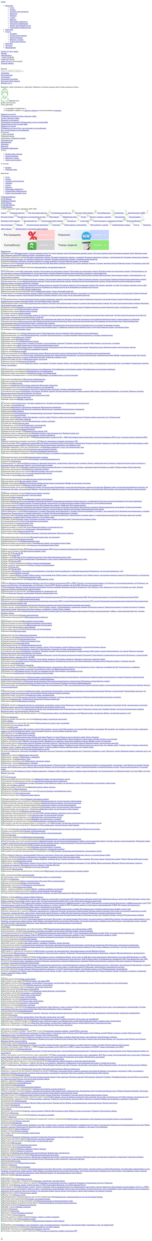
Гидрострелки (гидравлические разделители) (109, 655)
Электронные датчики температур (42, 435)
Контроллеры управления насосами (99, 355)
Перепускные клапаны (28, 311)
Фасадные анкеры (97, 859)
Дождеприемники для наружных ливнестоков (97, 783)
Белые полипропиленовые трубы (66, 549)
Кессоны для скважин (122, 363)
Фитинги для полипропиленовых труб (123, 583)
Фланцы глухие (97, 587)
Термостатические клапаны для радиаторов (94, 279)
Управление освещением (19, 963)
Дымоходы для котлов (27, 659)
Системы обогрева (24, 969)
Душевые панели (67, 771)
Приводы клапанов (136, 391)
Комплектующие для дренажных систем (64, 783)
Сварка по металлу (24, 1157)
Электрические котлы (27, 639)
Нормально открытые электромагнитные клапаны (104, 299)
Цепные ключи (41, 1035)
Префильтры (67, 1023)
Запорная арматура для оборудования (45, 1227)
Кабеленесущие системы (30, 899)
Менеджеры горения (98, 391)
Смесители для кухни (46, 751)
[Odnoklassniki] (6, 203)
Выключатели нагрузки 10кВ (119, 957)
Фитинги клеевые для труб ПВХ (68, 585)
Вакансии (13, 14)
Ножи (9, 1109)
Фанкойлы (15, 501)
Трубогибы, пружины (27, 1043)
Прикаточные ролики (27, 1163)
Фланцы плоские (22, 587)
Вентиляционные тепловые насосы (92, 661)
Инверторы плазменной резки (43, 1157)
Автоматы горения (48, 391)
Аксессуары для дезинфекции (87, 1019)
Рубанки (35, 1149)
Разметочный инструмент (32, 1069)
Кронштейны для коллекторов (66, 487)
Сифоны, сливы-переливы (120, 611)
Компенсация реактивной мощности (20, 967)
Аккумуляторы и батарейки (34, 931)
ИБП (8, 927)
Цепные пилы (116, 1125)
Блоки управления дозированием (127, 1013)
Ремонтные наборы (24, 887)
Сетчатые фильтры (68, 467)
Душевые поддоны (72, 745)
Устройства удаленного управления (132, 971)
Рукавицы (107, 1077)
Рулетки (42, 1095)
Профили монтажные (76, 863)
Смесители (15, 751)
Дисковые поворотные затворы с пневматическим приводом (74, 259)
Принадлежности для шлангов (137, 575)
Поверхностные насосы (30, 341)
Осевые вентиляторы (133, 507)
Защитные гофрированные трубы (41, 579)
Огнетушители (19, 1215)
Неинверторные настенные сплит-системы (66, 829)
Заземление (71, 953)
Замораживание (21, 1101)
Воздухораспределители (30, 505)
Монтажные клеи (78, 893)
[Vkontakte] (6, 199)
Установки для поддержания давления (49, 343)
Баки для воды (19, 785)
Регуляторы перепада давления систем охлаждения (61, 813)
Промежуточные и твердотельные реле (47, 433)
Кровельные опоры (24, 861)
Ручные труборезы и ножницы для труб (34, 1037)
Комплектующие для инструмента (14, 1041)
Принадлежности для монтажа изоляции (49, 821)
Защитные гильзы (109, 443)
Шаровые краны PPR (13, 255)
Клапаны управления (116, 463)
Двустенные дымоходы (65, 659)
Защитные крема (10, 1079)
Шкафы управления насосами (125, 355)
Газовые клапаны (83, 391)
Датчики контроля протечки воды (127, 315)
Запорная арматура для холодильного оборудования (61, 801)
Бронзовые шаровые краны (124, 253)
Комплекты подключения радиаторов (90, 691)
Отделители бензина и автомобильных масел (54, 791)
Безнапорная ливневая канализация (76, 605)
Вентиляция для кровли (30, 533)
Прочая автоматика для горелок (29, 393)
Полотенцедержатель (84, 765)
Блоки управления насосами (100, 1023)
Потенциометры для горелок (117, 391)
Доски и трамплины (64, 1009)
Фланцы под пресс (129, 587)
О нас (12, 8)
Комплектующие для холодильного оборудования (59, 809)
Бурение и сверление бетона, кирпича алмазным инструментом (75, 1071)
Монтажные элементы (28, 863)
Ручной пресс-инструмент (74, 1057)
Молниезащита (20, 953)
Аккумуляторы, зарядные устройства (45, 1099)
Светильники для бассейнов (53, 983)
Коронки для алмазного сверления (113, 1071)
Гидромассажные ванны (23, 737)
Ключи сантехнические (29, 1033)
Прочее (102, 951)
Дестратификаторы (8, 509)
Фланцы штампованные (19, 589)
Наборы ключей (100, 1033)
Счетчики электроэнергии (130, 947)
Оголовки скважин (56, 363)
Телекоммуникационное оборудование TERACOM (20, 935)
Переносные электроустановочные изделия (104, 913)
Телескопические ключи (25, 1035)
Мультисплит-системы (91, 829)
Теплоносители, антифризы (129, 667)
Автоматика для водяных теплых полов (50, 705)
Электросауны (19, 673)
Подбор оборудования (18, 36)
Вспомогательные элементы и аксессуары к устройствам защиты (59, 967)
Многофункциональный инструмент (45, 1155)
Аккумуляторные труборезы (61, 1037)
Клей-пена (39, 893)
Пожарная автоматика (27, 1205)
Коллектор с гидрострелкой (137, 655)
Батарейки (49, 931)
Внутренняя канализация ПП (52, 597)
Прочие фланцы (34, 589)
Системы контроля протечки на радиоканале (65, 315)
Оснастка (13, 1065)
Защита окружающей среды (20, 26)
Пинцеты (13, 1165)
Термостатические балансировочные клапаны (128, 279)
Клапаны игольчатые (50, 443)
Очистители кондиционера (85, 843)
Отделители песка (23, 793)
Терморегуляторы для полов (113, 709)
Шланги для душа (7, 773)
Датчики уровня (21, 417)
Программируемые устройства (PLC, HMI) (51, 437)
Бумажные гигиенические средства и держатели (58, 1183)
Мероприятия (10, 48)
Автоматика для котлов (29, 389)
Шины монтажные (104, 863)
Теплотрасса (16, 571)
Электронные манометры (31, 407)
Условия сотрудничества (19, 12)
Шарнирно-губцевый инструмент (41, 1039)
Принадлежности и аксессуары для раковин (52, 723)
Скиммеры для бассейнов (32, 993)
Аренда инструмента (18, 42)
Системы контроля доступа (74, 937)
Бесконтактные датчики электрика (42, 421)
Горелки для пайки (38, 1045)
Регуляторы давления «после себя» (133, 285)
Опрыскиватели (22, 1127)
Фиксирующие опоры (71, 857)
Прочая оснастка (134, 1065)
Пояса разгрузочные (44, 1103)
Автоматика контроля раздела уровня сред (51, 781)
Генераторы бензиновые (48, 1137)
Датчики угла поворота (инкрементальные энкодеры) (63, 453)
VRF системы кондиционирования (42, 845)
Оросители (15, 1211)
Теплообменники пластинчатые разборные (99, 369)
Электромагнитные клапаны (35, 299)
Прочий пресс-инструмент (95, 1057)
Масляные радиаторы (27, 701)
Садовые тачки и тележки (55, 1125)
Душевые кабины (57, 745)
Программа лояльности (18, 22)
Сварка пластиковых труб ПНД (112, 1047)
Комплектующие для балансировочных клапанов (19, 283)
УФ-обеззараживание (32, 1019)
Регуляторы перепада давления (47, 285)
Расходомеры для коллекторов (91, 489)
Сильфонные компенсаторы (68, 327)
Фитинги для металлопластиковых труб (92, 583)
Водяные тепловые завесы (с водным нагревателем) (49, 515)
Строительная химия (26, 893)
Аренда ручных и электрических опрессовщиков (45, 1189)
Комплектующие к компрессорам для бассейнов (102, 1021)
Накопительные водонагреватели (40, 677)
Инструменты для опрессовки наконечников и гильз (130, 919)
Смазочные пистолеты (28, 1145)
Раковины (14, 717)
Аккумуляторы (59, 931)
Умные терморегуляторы (109, 971)
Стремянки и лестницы (86, 1127)
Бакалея (77, 1185)
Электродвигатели (24, 397)
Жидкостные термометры (31, 409)
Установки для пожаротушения (38, 1199)
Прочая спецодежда (109, 1103)
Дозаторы (44, 1013)
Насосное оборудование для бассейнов (47, 1023)
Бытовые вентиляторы (72, 509)
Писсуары (14, 727)
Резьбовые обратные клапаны (94, 307)
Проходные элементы (65, 533)
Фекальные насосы (56, 347)
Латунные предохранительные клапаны (63, 303)
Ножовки (135, 1091)
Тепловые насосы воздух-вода (66, 661)
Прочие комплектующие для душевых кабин (77, 747)
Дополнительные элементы (55, 953)
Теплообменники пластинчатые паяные (67, 369)
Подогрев (13, 1015)
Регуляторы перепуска (68, 285)
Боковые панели (38, 747)
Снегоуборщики (101, 1127)
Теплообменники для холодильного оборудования (60, 825)
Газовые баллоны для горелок (57, 1045)
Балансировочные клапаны (33, 281)
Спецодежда (17, 1103)
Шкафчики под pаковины (54, 741)
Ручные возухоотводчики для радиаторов (26, 693)
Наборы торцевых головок (117, 1033)
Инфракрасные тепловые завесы (13, 517)
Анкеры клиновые (83, 859)
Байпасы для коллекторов (41, 489)
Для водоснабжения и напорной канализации (71, 571)
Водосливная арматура (53, 611)
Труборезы (15, 1037)
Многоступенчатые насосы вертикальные (94, 353)
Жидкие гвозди (91, 893)
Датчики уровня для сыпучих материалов (67, 417)
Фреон (103, 841)
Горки (50, 1007)
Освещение (15, 1105)
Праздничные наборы (108, 1111)
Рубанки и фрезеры (24, 1149)
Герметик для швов (50, 893)
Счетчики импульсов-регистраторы (43, 449)
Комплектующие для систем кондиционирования (59, 841)
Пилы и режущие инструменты (39, 1091)
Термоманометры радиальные (64, 413)
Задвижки (14, 261)
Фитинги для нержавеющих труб (23, 585)
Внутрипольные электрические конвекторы (122, 945)
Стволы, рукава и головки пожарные (45, 1217)
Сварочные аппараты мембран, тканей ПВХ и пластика (66, 1031)
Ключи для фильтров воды (98, 463)
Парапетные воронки (113, 607)
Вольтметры (59, 947)
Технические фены (24, 1147)
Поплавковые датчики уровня (39, 417)
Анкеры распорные (68, 859)
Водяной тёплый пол (27, 705)
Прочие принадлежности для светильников (111, 983)
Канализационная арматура (34, 611)
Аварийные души (23, 1225)
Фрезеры (42, 1149)
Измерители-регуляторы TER (36, 431)
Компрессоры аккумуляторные (35, 1153)
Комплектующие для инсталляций (31, 731)
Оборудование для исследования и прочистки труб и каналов (73, 1097)
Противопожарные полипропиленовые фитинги (58, 1203)
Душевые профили (52, 747)
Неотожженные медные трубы (59, 557)
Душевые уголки (7, 747)
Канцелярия (51, 1185)
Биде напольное (16, 735)
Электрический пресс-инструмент (51, 1057)
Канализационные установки (36, 335)
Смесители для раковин (29, 751)
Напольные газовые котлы (36, 637)
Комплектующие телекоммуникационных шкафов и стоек (62, 935)
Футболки (26, 1103)
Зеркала (85, 741)
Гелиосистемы (19, 663)
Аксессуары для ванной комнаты (40, 765)
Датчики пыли (114, 417)
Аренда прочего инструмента (66, 1191)
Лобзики (120, 1091)
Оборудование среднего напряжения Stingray (54, 957)
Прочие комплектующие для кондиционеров (57, 843)
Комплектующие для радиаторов (40, 691)
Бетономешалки (71, 1125)
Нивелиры (56, 1095)
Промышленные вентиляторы (92, 509)
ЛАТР (9, 975)
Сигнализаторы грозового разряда (14, 955)
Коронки (51, 1065)
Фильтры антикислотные (31, 811)
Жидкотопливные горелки (26, 647)
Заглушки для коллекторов (21, 489)
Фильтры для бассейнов (30, 989)
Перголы (50, 1025)
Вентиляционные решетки (50, 505)
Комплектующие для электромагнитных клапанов (40, 301)
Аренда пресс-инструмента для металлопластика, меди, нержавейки (91, 1189)
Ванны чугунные (53, 737)
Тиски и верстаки (23, 1121)
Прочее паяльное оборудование (117, 1045)
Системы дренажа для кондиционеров (120, 841)
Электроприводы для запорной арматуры (50, 267)
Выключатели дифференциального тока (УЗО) (133, 903)
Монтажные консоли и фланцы (33, 865)
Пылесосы (14, 1113)
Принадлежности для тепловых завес (40, 517)
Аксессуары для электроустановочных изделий (128, 911)
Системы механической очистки (39, 473)
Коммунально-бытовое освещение (102, 961)
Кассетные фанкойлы (27, 501)
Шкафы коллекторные (28, 483)
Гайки (50, 863)
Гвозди (10, 1135)
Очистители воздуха (26, 531)
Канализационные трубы (31, 577)
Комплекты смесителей (29, 755)
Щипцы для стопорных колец (117, 1039)
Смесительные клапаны (30, 275)
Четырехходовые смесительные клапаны (83, 275)
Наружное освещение (124, 961)
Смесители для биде (113, 751)
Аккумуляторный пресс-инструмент (127, 1055)
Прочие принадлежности (129, 767)
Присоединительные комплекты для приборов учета (60, 445)
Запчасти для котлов (26, 665)
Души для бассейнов (26, 1017)
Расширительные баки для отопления (45, 537)
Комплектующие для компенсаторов (115, 327)
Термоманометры (22, 413)
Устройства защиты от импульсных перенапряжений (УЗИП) (94, 905)
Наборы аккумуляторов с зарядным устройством (119, 1099)
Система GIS (12, 731)
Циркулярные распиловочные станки (63, 1093)
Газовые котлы (19, 637)
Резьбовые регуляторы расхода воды (55, 287)
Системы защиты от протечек (36, 315)
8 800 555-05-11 (7, 61)
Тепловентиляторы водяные (69, 503)
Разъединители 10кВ (77, 959)
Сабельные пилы (72, 1091)
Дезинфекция (18, 1019)
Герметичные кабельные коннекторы (88, 899)
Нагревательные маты (55, 709)
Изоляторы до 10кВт (138, 957)
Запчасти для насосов (27, 361)
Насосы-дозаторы (81, 1013)
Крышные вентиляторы (52, 507)
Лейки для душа (144, 771)
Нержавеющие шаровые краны (81, 253)
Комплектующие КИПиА (32, 443)
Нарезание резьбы (23, 1075)
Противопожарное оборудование (75, 611)
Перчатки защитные (76, 1077)
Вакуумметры (18, 411)
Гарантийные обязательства (20, 28)
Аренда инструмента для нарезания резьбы (37, 1191)
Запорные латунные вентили (12, 265)
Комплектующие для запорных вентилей (133, 263)
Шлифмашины (19, 1085)
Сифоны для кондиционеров (89, 841)
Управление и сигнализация (35, 425)
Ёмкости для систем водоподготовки (39, 465)
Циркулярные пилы (58, 1091)
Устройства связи (22, 423)
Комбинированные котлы (32, 645)
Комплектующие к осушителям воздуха (48, 527)
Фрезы (101, 1065)
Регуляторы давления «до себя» (108, 285)
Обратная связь (11, 169)
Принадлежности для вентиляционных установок (31, 513)
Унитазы (12, 739)
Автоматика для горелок (30, 391)
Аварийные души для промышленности (45, 1225)
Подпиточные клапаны (29, 309)
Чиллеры (12, 835)
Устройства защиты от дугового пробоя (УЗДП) (52, 905)
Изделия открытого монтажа (77, 913)
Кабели (33, 897)
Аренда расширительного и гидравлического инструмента (73, 1187)
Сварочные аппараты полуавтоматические (27, 1159)
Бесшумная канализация (30, 599)
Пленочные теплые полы (92, 709)
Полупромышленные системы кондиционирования (61, 839)
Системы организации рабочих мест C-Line (57, 901)
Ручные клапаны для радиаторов (120, 293)
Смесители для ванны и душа (94, 751)
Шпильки (115, 863)
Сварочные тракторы (76, 1159)
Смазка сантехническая (29, 615)
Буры (40, 1065)
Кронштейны (18, 869)
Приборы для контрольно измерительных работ (19, 921)
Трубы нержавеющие (27, 559)
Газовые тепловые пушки (61, 519)
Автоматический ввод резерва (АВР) (76, 965)
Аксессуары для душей (55, 1017)
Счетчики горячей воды (36, 403)
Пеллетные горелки (98, 647)
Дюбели (124, 859)
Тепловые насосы (22, 661)
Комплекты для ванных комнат (38, 761)
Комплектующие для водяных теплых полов (18, 707)
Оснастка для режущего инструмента (84, 1065)
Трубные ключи (45, 1033)
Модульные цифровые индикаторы (105, 947)
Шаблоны (95, 951)
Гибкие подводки (22, 573)
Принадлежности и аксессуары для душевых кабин (98, 745)
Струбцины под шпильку (10, 865)
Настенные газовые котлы (56, 637)
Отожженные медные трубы (36, 557)
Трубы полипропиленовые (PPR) (40, 549)
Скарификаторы (84, 1125)
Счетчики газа (19, 405)
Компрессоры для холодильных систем (47, 817)
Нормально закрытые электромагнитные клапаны (66, 299)
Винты (45, 863)
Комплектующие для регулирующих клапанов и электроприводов (81, 273)
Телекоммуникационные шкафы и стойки (101, 935)
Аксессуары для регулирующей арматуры (74, 295)
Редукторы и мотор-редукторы (37, 395)
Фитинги (13, 583)
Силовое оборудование (29, 965)
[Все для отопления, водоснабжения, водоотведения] (3, 2)
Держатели (108, 1183)
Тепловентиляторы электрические (45, 503)
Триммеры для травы (37, 1125)
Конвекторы (16, 699)
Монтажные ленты (60, 863)
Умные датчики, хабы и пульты (62, 971)
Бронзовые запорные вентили (61, 263)
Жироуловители (21, 789)
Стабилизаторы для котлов (49, 389)
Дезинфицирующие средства (123, 1077)
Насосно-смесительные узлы (35, 485)
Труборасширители (24, 1049)
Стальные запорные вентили (107, 263)
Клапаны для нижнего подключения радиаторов (89, 293)
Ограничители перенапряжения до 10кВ (27, 959)
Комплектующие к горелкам (79, 647)
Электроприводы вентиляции (36, 521)
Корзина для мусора (52, 767)
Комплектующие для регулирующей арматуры (55, 291)
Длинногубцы (92, 1039)
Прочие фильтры (134, 467)
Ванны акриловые (39, 737)
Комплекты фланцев (69, 587)
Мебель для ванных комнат (33, 741)
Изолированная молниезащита (87, 953)
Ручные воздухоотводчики (42, 325)
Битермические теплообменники (40, 371)
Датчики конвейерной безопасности (44, 451)
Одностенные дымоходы (46, 659)
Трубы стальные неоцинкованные (41, 565)
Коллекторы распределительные (39, 479)
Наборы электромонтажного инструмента (54, 921)
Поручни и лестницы (27, 1005)
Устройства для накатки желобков (41, 1115)
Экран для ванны (92, 737)
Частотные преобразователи (34, 379)
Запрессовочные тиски (118, 1051)
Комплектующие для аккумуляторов (79, 931)
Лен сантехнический (26, 875)
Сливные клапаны (24, 313)
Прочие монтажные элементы (130, 863)
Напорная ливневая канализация (50, 605)
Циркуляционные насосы (31, 333)
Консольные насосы (25, 345)
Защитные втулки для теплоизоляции (65, 489)
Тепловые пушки (22, 519)
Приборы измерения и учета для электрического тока (63, 447)
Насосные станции (24, 337)
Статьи (12, 18)
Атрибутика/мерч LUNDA (36, 1185)
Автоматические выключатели (50, 965)
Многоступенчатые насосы (33, 353)
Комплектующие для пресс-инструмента (21, 1057)
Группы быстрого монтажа (33, 655)
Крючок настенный (135, 765)
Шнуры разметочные (72, 1069)
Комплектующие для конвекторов (41, 695)
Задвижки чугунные (41, 261)
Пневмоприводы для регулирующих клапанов (38, 273)
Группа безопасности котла (85, 667)
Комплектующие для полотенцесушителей (102, 743)
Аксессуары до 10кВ (79, 957)
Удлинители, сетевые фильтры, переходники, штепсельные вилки (26, 913)
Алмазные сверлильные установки (22, 1073)
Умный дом (15, 971)
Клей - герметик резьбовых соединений (48, 889)
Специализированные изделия (37, 749)
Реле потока (141, 355)
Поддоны (43, 1017)
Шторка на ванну (113, 767)
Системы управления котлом (71, 389)
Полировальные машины (31, 1087)
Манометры (16, 407)
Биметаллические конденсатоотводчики (52, 321)
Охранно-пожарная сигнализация (51, 937)
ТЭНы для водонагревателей (74, 685)
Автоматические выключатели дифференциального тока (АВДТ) (67, 903)
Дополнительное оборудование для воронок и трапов (37, 609)
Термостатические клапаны (34, 279)
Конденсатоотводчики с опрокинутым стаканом (36, 323)
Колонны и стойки (58, 913)
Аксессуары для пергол (63, 1025)
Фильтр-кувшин (121, 467)
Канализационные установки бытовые (62, 335)
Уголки (87, 863)
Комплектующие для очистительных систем (53, 779)
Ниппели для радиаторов (114, 691)
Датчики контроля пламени (65, 391)
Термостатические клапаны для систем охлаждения (61, 803)
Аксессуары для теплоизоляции (39, 629)
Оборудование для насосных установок (105, 343)
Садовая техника (21, 1125)
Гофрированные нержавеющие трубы (72, 559)
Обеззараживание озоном (50, 1019)
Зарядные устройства (92, 1099)
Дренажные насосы (96, 347)
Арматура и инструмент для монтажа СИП (57, 899)
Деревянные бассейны (28, 999)
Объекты (13, 16)
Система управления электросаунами (39, 673)
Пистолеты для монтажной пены (40, 1141)
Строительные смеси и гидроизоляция (46, 877)
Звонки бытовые (63, 943)
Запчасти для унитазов (108, 739)
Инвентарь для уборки (65, 1185)
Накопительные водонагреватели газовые (107, 677)
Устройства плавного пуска (56, 357)
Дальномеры (65, 1095)
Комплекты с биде (23, 759)
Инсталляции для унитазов (73, 729)
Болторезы (102, 1039)
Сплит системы (20, 829)
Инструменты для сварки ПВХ (38, 981)
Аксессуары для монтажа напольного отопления (102, 705)
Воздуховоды (18, 497)
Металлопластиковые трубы (35, 551)
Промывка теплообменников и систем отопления (59, 375)
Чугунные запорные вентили (84, 263)
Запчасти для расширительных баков (45, 545)
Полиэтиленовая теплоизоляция (39, 623)
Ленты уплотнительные (30, 881)
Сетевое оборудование (28, 939)
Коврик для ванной (98, 767)
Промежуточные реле (71, 433)
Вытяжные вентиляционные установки (135, 511)
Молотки (13, 1117)
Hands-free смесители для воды (38, 1229)
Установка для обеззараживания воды (45, 459)
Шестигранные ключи (59, 1111)
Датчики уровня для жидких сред (96, 417)
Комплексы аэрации (25, 475)
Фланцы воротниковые (38, 587)
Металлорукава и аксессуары (139, 899)
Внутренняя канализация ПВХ (76, 597)
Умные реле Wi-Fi (92, 971)
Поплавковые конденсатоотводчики (108, 321)
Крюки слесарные (23, 1167)
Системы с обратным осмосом (87, 467)
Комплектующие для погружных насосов (120, 347)
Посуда (83, 1185)
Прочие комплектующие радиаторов (56, 693)
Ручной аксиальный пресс (51, 1051)
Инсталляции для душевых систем (118, 729)
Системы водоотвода (129, 607)
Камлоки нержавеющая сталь (46, 593)
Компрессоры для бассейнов (73, 1021)
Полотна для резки (62, 1065)
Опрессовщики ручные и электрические (48, 1059)
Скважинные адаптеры (140, 363)
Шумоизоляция (20, 631)
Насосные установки (26, 343)
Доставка (13, 34)
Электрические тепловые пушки (83, 519)
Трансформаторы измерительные (13, 949)
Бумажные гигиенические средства (90, 1183)
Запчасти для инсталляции (54, 731)
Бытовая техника (22, 1029)
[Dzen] (6, 207)
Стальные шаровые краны (38, 253)
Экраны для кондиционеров (34, 831)
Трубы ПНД (16, 561)
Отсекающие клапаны (111, 325)
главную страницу (31, 110)
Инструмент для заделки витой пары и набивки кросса (91, 921)
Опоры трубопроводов (28, 857)
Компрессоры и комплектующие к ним (47, 1021)
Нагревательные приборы (134, 709)
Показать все (6, 251)
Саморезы (49, 865)
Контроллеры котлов (9, 393)
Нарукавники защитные (94, 1077)
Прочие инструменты (137, 1039)
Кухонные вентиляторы (70, 507)
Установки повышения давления (76, 343)
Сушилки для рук (22, 725)
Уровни (49, 1095)
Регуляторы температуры (31, 289)
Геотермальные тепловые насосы (42, 661)
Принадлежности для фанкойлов (86, 501)
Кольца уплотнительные (30, 883)
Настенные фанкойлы (133, 501)
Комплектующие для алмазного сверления (52, 1073)
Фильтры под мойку (107, 467)
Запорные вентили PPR (41, 263)
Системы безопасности (29, 937)
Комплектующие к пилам (15, 1093)
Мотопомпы (16, 1143)
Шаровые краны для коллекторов (116, 487)
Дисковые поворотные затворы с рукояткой (67, 257)
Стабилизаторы (20, 925)
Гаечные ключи (73, 1033)
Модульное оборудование (32, 903)
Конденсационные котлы (76, 637)
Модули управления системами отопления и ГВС (59, 441)
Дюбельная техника (25, 859)
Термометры (17, 409)
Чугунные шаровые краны (58, 253)
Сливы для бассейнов (27, 997)
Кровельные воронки (96, 607)
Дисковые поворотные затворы (38, 257)
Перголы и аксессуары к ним (36, 1025)
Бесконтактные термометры (73, 409)
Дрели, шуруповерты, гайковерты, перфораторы (58, 1063)
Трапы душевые (64, 609)
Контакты (9, 44)
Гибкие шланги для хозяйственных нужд (71, 575)
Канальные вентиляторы (33, 507)
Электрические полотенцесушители (71, 743)
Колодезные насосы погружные (76, 347)
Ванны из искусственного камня (72, 737)
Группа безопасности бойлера (131, 685)
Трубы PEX (15, 555)
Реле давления (56, 355)
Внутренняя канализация (31, 597)
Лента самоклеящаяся (27, 627)
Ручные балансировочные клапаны (58, 281)
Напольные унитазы (24, 739)
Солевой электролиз (67, 1019)
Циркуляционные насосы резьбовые (55, 333)
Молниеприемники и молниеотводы (131, 953)
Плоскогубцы (72, 1039)
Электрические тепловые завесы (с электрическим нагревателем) (94, 515)
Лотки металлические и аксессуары (87, 901)
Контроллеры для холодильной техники (48, 815)
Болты (39, 863)
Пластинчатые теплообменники (39, 369)
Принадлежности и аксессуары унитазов (83, 739)
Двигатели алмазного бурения (80, 1073)
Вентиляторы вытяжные (89, 507)
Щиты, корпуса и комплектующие (42, 909)
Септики (12, 777)
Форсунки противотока (47, 1009)
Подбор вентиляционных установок (64, 513)
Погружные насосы (25, 347)
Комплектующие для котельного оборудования (56, 667)
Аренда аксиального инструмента (14, 1189)
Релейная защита (92, 959)
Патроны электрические (51, 961)
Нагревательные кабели (73, 709)
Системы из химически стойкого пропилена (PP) (58, 1231)
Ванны (10, 737)
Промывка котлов (23, 671)
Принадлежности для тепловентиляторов (96, 503)
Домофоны (52, 943)
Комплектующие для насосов (36, 359)
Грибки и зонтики (81, 1007)
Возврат (8, 167)
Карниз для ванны (100, 765)
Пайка (9, 1045)
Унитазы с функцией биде (58, 739)
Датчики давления (24, 419)
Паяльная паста (25, 1045)
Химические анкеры (112, 859)
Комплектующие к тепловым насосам (120, 661)
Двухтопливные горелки (58, 647)
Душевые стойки (54, 771)
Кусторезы (95, 1125)
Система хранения (24, 1107)
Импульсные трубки (124, 443)
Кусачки (63, 1039)
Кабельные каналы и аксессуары (114, 899)
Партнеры (9, 30)
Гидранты (14, 1209)
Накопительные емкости (30, 795)
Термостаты (16, 385)
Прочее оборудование (100, 1073)
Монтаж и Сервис (16, 40)
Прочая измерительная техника (96, 1095)
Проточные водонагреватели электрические (64, 681)
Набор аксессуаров (19, 767)
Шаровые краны (21, 253)
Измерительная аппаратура (33, 947)
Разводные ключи (134, 1033)
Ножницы (128, 1091)
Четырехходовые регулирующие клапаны (114, 271)
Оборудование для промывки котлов (69, 671)
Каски (99, 1103)
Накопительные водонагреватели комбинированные (34, 679)
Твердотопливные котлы (30, 641)
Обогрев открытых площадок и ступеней (47, 969)
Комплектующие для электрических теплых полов (20, 711)
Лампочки (65, 961)
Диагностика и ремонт (28, 1193)
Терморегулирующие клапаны (37, 799)
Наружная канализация (29, 601)
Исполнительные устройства (32, 317)
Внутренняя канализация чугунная (101, 597)
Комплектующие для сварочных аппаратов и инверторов (105, 1157)
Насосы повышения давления (36, 349)
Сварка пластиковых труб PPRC (87, 1047)
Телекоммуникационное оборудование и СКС (55, 933)
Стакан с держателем (83, 767)
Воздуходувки (138, 1125)
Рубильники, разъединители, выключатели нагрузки (104, 967)
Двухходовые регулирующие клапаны (54, 271)
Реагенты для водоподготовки (37, 469)
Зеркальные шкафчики (73, 741)
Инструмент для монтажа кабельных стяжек (23, 923)
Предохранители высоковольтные (56, 959)
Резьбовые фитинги (24, 583)
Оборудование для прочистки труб (135, 1097)
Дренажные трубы (42, 783)
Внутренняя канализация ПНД (127, 597)
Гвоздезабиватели (23, 1129)
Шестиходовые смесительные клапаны (114, 275)
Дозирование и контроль (30, 1013)
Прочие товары (20, 1185)
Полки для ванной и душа (117, 765)
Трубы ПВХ (16, 569)
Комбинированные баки (30, 541)
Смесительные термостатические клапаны (61, 279)
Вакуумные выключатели (97, 957)
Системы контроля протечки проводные (98, 315)
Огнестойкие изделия (27, 1219)
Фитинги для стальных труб (91, 585)
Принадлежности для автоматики (41, 387)
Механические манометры (51, 407)
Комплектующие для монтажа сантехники (51, 719)
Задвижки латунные (57, 261)
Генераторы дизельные (29, 1137)
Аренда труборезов (43, 1187)
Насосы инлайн (20, 351)
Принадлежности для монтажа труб (43, 591)
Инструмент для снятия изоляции (65, 919)
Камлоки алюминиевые (26, 593)
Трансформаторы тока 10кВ (137, 959)
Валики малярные (23, 1175)
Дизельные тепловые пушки (40, 519)
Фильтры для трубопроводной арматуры (48, 319)
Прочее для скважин (8, 365)
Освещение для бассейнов (33, 983)
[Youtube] (8, 205)
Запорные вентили (24, 263)
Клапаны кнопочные (94, 443)
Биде (8, 735)
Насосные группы (51, 655)
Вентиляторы (18, 507)
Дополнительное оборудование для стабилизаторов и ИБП (69, 929)
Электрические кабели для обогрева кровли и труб (60, 713)
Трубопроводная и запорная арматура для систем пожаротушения (78, 1197)
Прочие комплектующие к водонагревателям (102, 685)
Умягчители (16, 461)
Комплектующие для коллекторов (41, 487)
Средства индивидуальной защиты (42, 1077)
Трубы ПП (15, 567)
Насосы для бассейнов (80, 1023)
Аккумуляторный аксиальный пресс (75, 1051)
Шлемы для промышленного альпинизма (81, 1103)
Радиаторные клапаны (28, 293)
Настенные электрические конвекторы (60, 945)
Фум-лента (43, 881)
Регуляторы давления (27, 285)
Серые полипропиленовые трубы (92, 549)
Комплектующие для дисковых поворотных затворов (30, 259)
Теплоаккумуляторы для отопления (47, 683)
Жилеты (33, 1103)
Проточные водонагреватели (36, 681)
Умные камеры (79, 971)
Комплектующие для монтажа (92, 713)
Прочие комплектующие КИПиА (13, 445)
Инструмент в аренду (27, 1187)
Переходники (34, 963)
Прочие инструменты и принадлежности (49, 1089)
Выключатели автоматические (103, 903)
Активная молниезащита (35, 953)
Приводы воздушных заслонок (38, 493)
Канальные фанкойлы (44, 501)
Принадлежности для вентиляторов (49, 509)
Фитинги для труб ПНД (46, 585)
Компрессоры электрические (59, 1153)
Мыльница (72, 765)
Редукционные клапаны (86, 285)
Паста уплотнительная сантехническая (47, 891)
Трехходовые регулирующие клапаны (83, 271)
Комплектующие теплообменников (42, 373)
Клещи (57, 1039)
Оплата (12, 10)
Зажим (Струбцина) (25, 1151)
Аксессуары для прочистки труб (109, 1097)
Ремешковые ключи (8, 1035)
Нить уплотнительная (56, 881)
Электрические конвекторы (32, 699)
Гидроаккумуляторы (25, 539)
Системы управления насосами (38, 355)
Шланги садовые (22, 575)
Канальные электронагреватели (39, 529)
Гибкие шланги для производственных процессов (106, 575)
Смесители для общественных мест (68, 751)
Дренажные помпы (143, 841)
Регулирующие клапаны (30, 271)
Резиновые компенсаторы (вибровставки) (41, 327)
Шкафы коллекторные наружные (78, 483)
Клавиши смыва (71, 731)
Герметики (15, 879)
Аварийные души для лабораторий (100, 1225)
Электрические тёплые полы (36, 709)
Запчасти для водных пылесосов (39, 987)
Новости (13, 20)
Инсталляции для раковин (94, 729)
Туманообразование (25, 1011)
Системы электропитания (32, 427)
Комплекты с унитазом (29, 763)
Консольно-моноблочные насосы (46, 345)
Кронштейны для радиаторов (64, 691)
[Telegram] (8, 197)
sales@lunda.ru (6, 55)
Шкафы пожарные (24, 1207)
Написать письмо (18, 138)
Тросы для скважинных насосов (101, 363)
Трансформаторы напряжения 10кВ (112, 959)
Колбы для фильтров (16, 465)
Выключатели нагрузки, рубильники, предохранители (111, 965)
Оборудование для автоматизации (42, 941)
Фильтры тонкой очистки (31, 467)
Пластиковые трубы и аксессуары (27, 901)
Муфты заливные (7, 901)
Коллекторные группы (28, 481)
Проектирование (16, 38)
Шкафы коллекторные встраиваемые (51, 483)
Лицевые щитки (59, 1103)
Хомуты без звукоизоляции (65, 855)
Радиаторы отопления (27, 697)
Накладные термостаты (49, 385)
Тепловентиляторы (24, 503)
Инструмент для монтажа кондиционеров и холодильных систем (76, 823)
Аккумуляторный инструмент (88, 1063)
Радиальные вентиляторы (25, 509)
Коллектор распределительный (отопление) (74, 655)
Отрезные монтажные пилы (105, 1091)
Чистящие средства (24, 1179)
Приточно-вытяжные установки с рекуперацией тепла (98, 511)
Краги (57, 1157)
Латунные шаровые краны (103, 253)
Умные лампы (21, 973)
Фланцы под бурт (84, 587)
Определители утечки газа (44, 669)
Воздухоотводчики (24, 325)
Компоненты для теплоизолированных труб (106, 571)
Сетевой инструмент (108, 1063)
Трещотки (96, 1111)
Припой (16, 1045)
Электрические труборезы (107, 1037)
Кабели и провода (23, 897)
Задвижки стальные (25, 261)
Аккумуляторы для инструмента (71, 1099)
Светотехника (18, 961)
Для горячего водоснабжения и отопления (38, 571)
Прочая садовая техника (67, 1127)
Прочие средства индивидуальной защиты (33, 1079)
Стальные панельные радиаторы (69, 697)
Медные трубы (19, 557)
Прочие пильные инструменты (37, 1093)
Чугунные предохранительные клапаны (125, 303)
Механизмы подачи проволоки (56, 1159)
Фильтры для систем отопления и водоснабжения (83, 319)
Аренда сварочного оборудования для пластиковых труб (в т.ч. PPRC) (122, 1187)
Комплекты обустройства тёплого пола (50, 707)
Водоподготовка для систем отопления (47, 471)
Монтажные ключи (86, 1033)
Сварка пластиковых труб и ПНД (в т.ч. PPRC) (56, 1047)
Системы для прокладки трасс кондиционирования (20, 843)
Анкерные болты (53, 859)
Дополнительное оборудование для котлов (17, 669)
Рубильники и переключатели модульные (45, 907)
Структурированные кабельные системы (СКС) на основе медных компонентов (103, 933)
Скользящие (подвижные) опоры (50, 857)
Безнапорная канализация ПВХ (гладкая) (54, 601)
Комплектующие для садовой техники (43, 1127)
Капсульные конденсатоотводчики (81, 321)
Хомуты (12, 855)
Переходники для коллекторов (115, 489)
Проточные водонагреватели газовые (95, 681)
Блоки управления (95, 1007)
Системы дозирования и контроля (101, 1013)
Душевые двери (125, 745)
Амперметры (49, 947)
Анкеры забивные (40, 859)
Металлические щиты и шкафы (67, 909)
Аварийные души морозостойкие (73, 1225)
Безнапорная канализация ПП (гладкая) (85, 601)
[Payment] (7, 140)
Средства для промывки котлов (42, 671)
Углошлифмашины (24, 1083)
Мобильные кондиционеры (33, 837)
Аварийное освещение (33, 961)
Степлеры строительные (30, 1133)
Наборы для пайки (76, 1045)
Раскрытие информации (19, 24)
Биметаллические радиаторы (110, 697)
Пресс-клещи (108, 1055)
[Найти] (23, 71)
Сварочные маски (67, 1157)
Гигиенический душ (109, 771)
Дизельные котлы (22, 643)
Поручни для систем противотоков (24, 1009)
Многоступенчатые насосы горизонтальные (61, 353)
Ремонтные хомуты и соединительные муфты (93, 855)
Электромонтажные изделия (80, 951)
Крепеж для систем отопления (37, 867)
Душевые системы (24, 771)
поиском (58, 110)
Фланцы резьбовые (54, 587)
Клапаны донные (7, 613)
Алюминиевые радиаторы (46, 697)
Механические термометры (52, 409)
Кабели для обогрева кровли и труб (117, 713)
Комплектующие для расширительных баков (54, 543)
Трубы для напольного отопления (134, 705)
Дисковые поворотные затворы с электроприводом (103, 257)
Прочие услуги (20, 1195)
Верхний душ (96, 771)
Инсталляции (18, 729)
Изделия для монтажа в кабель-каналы (73, 911)
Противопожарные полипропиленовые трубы (55, 1201)
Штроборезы (17, 1123)
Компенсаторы (19, 327)
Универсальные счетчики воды (77, 403)
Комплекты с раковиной (30, 757)
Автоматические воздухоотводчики (66, 325)
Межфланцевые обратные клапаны (69, 307)
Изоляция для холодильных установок (46, 819)
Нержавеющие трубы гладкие (46, 559)
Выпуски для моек (137, 611)
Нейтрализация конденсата (64, 669)
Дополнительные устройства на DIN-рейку (17, 905)
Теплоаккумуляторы (25, 683)
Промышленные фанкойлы (63, 501)
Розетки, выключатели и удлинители (45, 911)
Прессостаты (17, 383)
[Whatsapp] (8, 201)
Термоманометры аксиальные (41, 413)
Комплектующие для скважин (36, 363)
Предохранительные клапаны (36, 303)
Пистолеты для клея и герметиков (41, 1139)
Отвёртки (47, 1111)
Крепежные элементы (108, 953)
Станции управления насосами (33, 357)
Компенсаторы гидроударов (90, 327)
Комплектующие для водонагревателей (48, 685)
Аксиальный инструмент (31, 1051)
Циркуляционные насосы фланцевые (84, 333)
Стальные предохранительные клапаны (94, 303)
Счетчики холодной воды (55, 403)
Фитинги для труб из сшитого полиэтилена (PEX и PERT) (55, 583)
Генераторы (16, 1137)
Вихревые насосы (23, 339)
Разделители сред (33, 445)
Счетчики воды (20, 403)
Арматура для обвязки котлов (107, 667)
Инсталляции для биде (32, 729)
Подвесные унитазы (40, 739)
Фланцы (12, 587)
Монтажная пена (64, 893)
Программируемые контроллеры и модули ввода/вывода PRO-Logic (94, 437)
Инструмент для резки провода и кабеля (94, 919)
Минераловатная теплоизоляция (39, 625)
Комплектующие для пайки (94, 1045)
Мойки (10, 721)
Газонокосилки (104, 1125)
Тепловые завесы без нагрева (130, 515)
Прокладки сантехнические (34, 885)
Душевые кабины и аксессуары (38, 745)
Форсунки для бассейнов (31, 995)
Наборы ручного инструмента (80, 1111)
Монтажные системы (27, 733)
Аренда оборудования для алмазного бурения (94, 1191)
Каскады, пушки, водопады (63, 1007)
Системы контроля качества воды (61, 1013)
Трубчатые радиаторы (90, 697)
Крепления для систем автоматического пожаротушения (67, 871)
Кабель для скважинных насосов (76, 363)
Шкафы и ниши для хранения (99, 741)
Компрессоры (18, 1153)
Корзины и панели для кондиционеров (47, 833)
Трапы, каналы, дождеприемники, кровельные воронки (66, 607)
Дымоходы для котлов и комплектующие (89, 659)
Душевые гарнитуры (82, 771)
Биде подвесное (29, 735)
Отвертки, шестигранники (33, 1111)
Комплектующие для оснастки (115, 1065)
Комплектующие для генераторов (70, 1137)
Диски (45, 1065)
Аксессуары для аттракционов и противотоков (120, 1007)
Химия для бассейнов (27, 979)
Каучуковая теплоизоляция (33, 621)
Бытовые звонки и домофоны (36, 943)
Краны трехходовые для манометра (72, 443)
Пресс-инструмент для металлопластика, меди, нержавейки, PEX (77, 1055)
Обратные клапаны (24, 307)
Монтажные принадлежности (36, 617)
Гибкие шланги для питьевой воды (42, 575)
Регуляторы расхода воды (31, 287)
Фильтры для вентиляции (32, 495)
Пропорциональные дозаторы (36, 457)
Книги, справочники (26, 1081)
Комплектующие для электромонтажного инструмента (61, 923)
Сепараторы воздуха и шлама (91, 325)
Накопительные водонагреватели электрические (72, 677)
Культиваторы (127, 1125)
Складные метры (77, 1095)
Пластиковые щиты (86, 909)
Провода (39, 897)
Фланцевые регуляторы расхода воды (84, 287)
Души (36, 1017)
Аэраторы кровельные (47, 533)
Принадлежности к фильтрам (36, 463)
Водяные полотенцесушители (46, 743)
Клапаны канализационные (98, 611)
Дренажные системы (26, 783)
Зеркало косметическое (36, 767)
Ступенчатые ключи (59, 1033)
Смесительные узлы (25, 523)
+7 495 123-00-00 (7, 57)
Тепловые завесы (22, 515)
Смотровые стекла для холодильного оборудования (61, 807)
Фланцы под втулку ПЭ (113, 587)
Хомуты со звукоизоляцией (25, 855)
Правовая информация (9, 148)
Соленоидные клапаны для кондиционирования (57, 805)
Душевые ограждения (139, 745)
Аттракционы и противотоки (36, 1007)
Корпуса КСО (6, 959)
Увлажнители (6, 513)
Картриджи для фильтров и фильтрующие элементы (67, 463)
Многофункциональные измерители (78, 947)
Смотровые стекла (24, 329)
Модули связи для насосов (11, 357)
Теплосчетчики (20, 415)
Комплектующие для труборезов (84, 1037)
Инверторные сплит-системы (38, 829)
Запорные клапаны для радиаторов (21, 295)
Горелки (12, 647)
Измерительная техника (30, 1095)
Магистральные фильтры (51, 467)
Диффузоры (65, 505)
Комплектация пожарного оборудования (48, 1221)
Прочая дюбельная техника (137, 859)
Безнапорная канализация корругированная (117, 601)
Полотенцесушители (26, 743)
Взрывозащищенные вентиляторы (112, 507)
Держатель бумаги (60, 765)
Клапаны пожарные (25, 1213)
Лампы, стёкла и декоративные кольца (79, 983)
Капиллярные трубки (140, 443)
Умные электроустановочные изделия (35, 971)
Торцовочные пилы (87, 1091)
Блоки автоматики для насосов (74, 355)
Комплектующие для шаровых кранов (36, 255)
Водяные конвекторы (51, 699)
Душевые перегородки (22, 747)
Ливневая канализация (28, 605)
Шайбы (93, 863)
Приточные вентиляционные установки (62, 511)
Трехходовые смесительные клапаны (53, 275)
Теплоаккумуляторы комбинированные (76, 683)
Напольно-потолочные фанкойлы (112, 501)
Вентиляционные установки (35, 511)
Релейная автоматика (27, 429)
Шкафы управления (25, 399)
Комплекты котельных (28, 635)
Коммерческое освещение (79, 961)
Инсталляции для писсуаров (52, 729)
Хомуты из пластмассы (45, 855)
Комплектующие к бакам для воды (42, 787)
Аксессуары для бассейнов (33, 1001)
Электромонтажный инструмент (39, 919)
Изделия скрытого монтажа (99, 911)
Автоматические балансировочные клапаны (88, 281)
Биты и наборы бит (30, 1065)
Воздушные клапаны (78, 505)
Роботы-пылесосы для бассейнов (40, 985)
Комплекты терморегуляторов (46, 295)
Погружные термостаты (30, 385)
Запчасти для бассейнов (30, 1003)
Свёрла (20, 1065)
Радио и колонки (21, 1131)
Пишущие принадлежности (52, 1069)
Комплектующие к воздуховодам (40, 499)
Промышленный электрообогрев (114, 969)
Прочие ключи (52, 1035)
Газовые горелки (42, 647)
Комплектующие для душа (127, 771)
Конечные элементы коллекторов (90, 487)
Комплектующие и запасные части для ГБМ (17, 657)
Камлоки (12, 593)
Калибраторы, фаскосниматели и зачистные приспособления (72, 1061)
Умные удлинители (8, 973)
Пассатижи (82, 1039)
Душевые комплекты (39, 771)
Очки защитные (62, 1077)
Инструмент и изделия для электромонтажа (52, 951)
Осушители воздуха (25, 525)
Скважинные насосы (41, 347)
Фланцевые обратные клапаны (44, 307)
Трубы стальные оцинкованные (39, 563)
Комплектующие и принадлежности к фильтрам (121, 319)
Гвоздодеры (16, 1161)
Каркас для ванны (67, 767)
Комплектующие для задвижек (77, 261)
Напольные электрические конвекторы (90, 945)
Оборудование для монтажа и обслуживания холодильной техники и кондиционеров (100, 1119)
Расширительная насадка (99, 1051)
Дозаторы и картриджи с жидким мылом (49, 1181)
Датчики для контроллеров (33, 381)
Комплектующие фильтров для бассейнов (50, 991)
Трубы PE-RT (18, 553)
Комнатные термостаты (75, 705)
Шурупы (56, 865)
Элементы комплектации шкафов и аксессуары (113, 909)
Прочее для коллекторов (136, 489)
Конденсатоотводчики (28, 321)
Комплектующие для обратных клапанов (122, 307)
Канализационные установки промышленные (95, 335)
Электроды (78, 1157)
